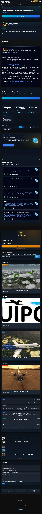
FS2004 (21, 127)
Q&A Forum (3, 4)
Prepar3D (16, 127)
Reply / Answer (20, 16)
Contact (15, 503)
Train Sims (36, 127)
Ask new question (8, 145)
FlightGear (31, 127)
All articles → (21, 458)
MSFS (4, 127)
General (9, 129)
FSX (7, 127)
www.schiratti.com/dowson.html (17, 81)
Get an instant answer (21, 98)
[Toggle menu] (40, 1)
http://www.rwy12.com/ (14, 64)
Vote (3, 483)
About (19, 503)
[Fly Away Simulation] (5, 1)
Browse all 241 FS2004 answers (21, 101)
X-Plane (11, 127)
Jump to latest (6, 43)
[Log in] (32, 1)
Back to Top (21, 509)
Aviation (4, 129)
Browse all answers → (21, 430)
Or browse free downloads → (20, 248)
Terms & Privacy (25, 503)
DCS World (25, 127)
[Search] (27, 1)
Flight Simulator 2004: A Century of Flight (14, 4)
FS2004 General (26, 4)
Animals (4, 159)
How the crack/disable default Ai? (33, 159)
